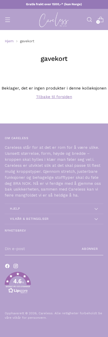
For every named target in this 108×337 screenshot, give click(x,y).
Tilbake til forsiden (54, 96)
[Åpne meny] (7, 19)
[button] (54, 284)
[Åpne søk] (89, 19)
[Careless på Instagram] (16, 266)
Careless (46, 313)
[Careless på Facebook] (8, 266)
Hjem (9, 41)
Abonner (90, 249)
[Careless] (54, 19)
